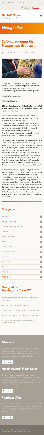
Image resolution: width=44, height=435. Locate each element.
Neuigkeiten (19, 53)
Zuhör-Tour (21, 267)
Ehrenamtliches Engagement (21, 227)
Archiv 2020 (30, 53)
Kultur (21, 242)
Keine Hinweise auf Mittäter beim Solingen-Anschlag (20, 315)
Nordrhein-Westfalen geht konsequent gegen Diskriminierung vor (17, 321)
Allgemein (21, 217)
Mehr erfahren (7, 362)
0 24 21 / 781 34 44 (7, 3)
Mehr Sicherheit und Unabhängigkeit (15, 305)
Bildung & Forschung (21, 222)
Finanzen (21, 232)
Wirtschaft (21, 262)
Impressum (24, 429)
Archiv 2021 (22, 277)
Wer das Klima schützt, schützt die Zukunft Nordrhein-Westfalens (21, 299)
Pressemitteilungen (22, 252)
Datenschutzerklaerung (9, 431)
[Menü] (41, 16)
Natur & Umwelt (21, 247)
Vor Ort (21, 257)
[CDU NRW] (36, 7)
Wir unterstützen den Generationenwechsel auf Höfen (21, 310)
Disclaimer (21, 431)
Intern (29, 431)
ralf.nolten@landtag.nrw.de (24, 3)
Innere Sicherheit (21, 237)
